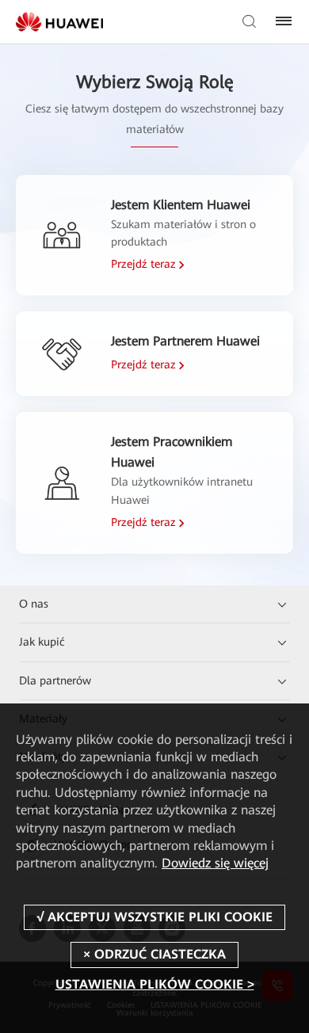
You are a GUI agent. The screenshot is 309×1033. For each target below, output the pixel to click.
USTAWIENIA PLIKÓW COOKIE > (154, 984)
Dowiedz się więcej (215, 863)
